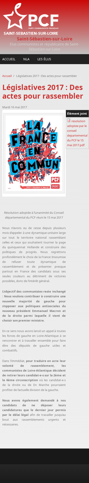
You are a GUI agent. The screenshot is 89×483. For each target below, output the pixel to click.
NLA (26, 59)
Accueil (8, 59)
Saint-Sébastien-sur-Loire (44, 39)
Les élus (44, 59)
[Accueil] (44, 19)
